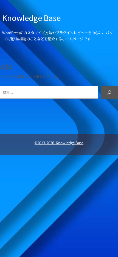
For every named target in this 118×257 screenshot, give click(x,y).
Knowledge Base (31, 17)
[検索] (109, 92)
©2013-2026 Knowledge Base (59, 142)
